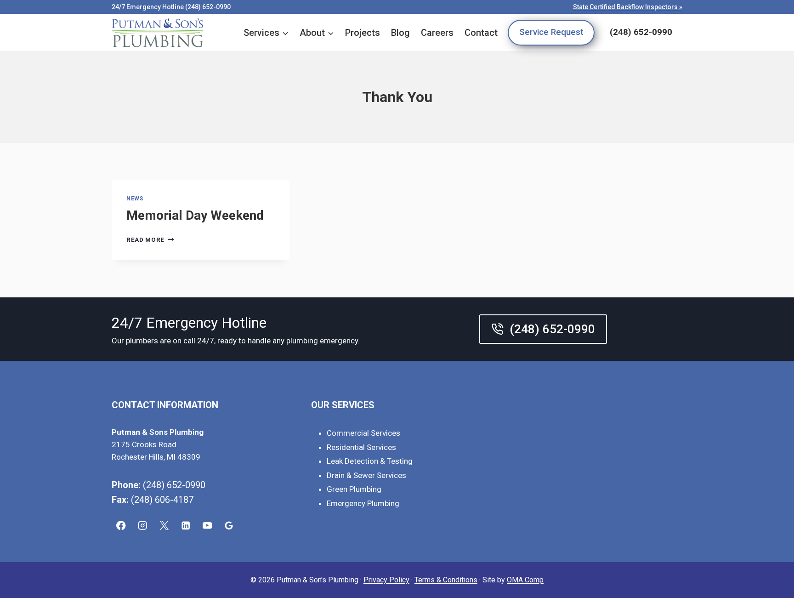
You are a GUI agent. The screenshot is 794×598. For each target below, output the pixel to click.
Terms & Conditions (445, 579)
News (134, 198)
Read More (150, 239)
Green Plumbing (354, 489)
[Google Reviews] (229, 525)
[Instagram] (142, 525)
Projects (362, 32)
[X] (164, 525)
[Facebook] (121, 525)
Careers (437, 32)
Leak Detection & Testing (370, 461)
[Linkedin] (185, 525)
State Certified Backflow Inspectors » (627, 7)
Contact (481, 32)
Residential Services (361, 447)
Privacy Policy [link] (386, 579)
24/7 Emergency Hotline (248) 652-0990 (171, 7)
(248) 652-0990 (641, 32)
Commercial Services (363, 433)
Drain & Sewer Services (366, 475)
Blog (400, 32)
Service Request (551, 32)
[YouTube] (207, 525)
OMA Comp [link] (525, 579)
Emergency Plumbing (363, 503)
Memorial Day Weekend (195, 215)
